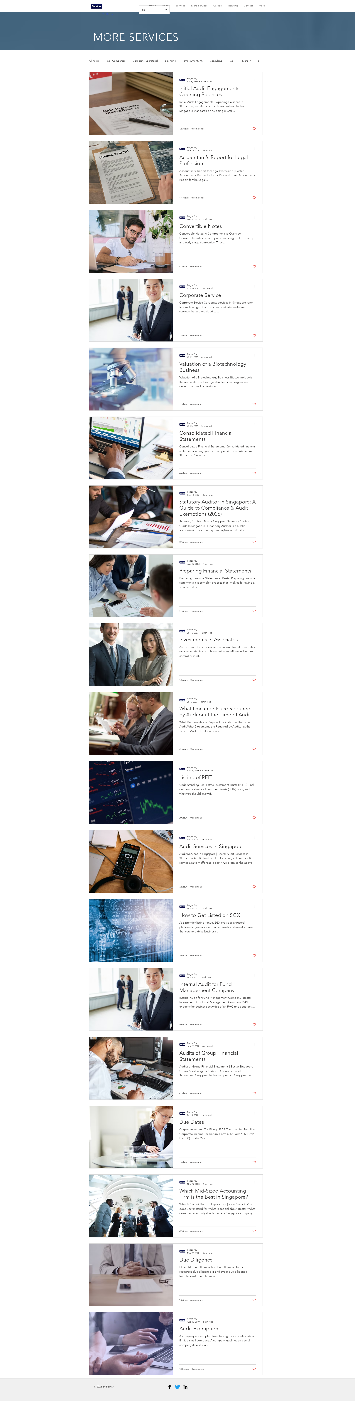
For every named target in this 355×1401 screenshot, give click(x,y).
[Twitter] (177, 1387)
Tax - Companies (115, 60)
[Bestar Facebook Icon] (169, 1387)
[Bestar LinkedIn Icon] (185, 1387)
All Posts (94, 60)
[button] (258, 61)
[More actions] (255, 80)
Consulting (216, 60)
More (245, 60)
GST (232, 60)
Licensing (170, 60)
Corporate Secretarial (145, 60)
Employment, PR (192, 60)
